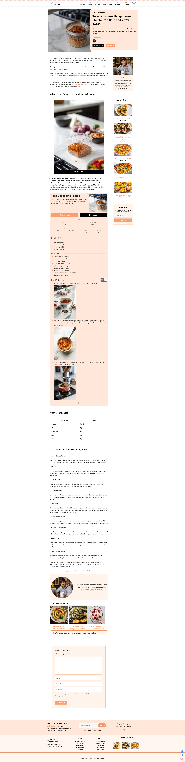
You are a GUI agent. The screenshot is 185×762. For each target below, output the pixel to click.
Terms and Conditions (103, 755)
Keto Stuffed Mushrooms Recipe (123, 138)
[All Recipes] (82, 2)
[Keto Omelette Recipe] (123, 110)
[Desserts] (117, 2)
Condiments (101, 12)
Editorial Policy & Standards (85, 755)
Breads (90, 4)
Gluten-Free (100, 749)
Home (94, 12)
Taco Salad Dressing (80, 84)
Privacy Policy (69, 755)
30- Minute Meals (100, 742)
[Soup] (110, 2)
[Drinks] (104, 2)
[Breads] (90, 2)
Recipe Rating (59, 654)
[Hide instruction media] (105, 279)
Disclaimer (125, 755)
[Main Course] (126, 2)
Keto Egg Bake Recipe (123, 177)
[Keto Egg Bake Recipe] (123, 168)
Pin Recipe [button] (94, 215)
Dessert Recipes (80, 745)
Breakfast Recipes (80, 742)
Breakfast (97, 4)
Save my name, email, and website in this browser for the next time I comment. (77, 695)
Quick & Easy (100, 745)
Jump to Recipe (98, 45)
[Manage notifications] (181, 759)
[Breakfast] (97, 2)
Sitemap (133, 755)
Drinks (104, 4)
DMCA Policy (116, 755)
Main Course (126, 4)
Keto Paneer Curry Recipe (122, 158)
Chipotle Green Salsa (80, 76)
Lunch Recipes (80, 744)
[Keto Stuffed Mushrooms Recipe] (123, 128)
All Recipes (82, 4)
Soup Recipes (80, 749)
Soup (110, 4)
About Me (52, 755)
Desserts (117, 4)
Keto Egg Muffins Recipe (123, 196)
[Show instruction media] (102, 279)
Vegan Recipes (100, 747)
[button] (132, 3)
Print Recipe (110, 45)
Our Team (60, 755)
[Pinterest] (124, 730)
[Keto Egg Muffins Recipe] (123, 187)
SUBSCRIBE (123, 220)
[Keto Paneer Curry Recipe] (123, 150)
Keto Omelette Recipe (123, 118)
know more (92, 591)
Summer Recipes (100, 744)
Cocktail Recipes (80, 747)
